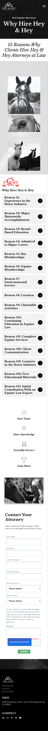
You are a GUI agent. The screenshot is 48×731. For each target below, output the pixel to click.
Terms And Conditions (8, 691)
